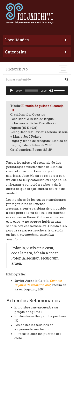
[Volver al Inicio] (37, 13)
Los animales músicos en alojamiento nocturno (34, 327)
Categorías (15, 51)
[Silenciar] (51, 90)
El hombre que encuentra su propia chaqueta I (36, 309)
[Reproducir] (11, 90)
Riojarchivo (17, 69)
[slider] (60, 90)
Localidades (17, 39)
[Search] (67, 79)
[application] (37, 90)
